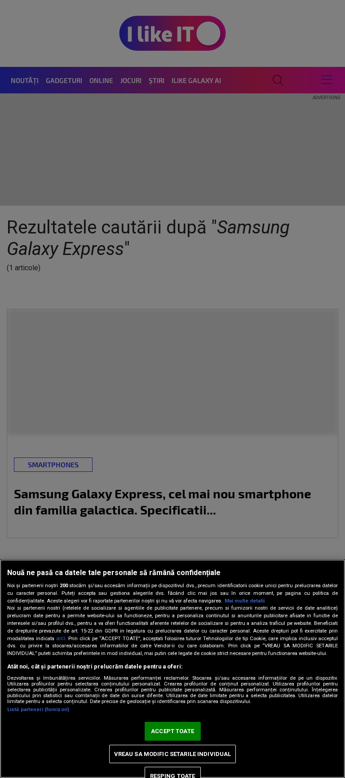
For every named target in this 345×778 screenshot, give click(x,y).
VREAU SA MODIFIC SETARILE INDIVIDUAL (172, 754)
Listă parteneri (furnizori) (38, 709)
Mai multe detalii (245, 601)
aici (60, 638)
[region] (172, 668)
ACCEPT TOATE (172, 731)
